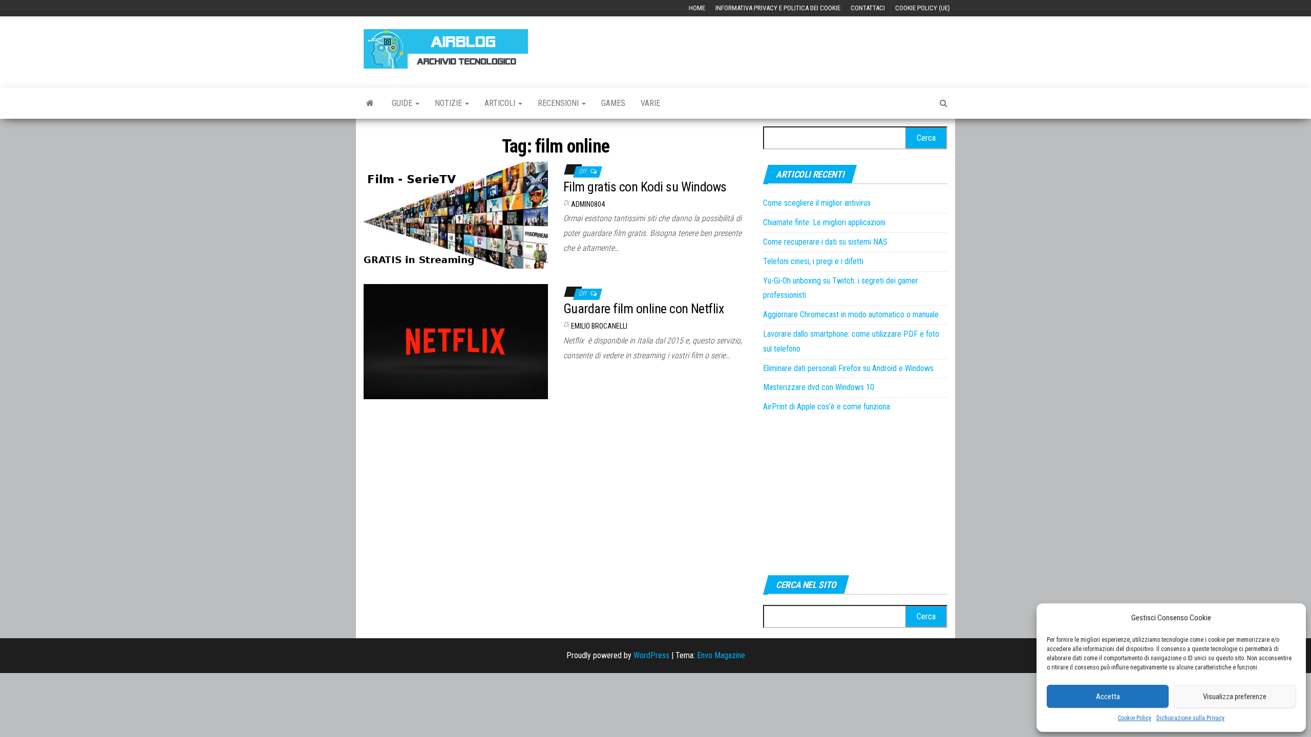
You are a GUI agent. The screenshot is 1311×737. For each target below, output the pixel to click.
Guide (403, 103)
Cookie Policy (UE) (922, 8)
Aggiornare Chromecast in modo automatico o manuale (851, 314)
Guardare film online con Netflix (643, 308)
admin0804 (588, 204)
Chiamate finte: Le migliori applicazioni (824, 222)
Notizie (449, 103)
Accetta (1108, 696)
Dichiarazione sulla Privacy (1190, 718)
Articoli (500, 103)
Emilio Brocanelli (599, 326)
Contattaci (868, 8)
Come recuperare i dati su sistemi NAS (825, 242)
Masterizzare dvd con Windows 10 (818, 387)
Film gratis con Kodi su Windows (645, 186)
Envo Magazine (721, 655)
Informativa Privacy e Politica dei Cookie (777, 8)
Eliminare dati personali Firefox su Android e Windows (848, 368)
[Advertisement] (761, 47)
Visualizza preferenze (1234, 696)
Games (613, 103)
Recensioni (559, 103)
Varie (650, 103)
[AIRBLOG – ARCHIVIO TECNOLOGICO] (370, 103)
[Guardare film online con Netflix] (456, 340)
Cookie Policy (1134, 718)
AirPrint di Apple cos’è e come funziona (826, 406)
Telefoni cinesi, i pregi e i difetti (813, 261)
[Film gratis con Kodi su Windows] (456, 215)
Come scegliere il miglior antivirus (817, 203)
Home (697, 8)
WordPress (651, 655)
